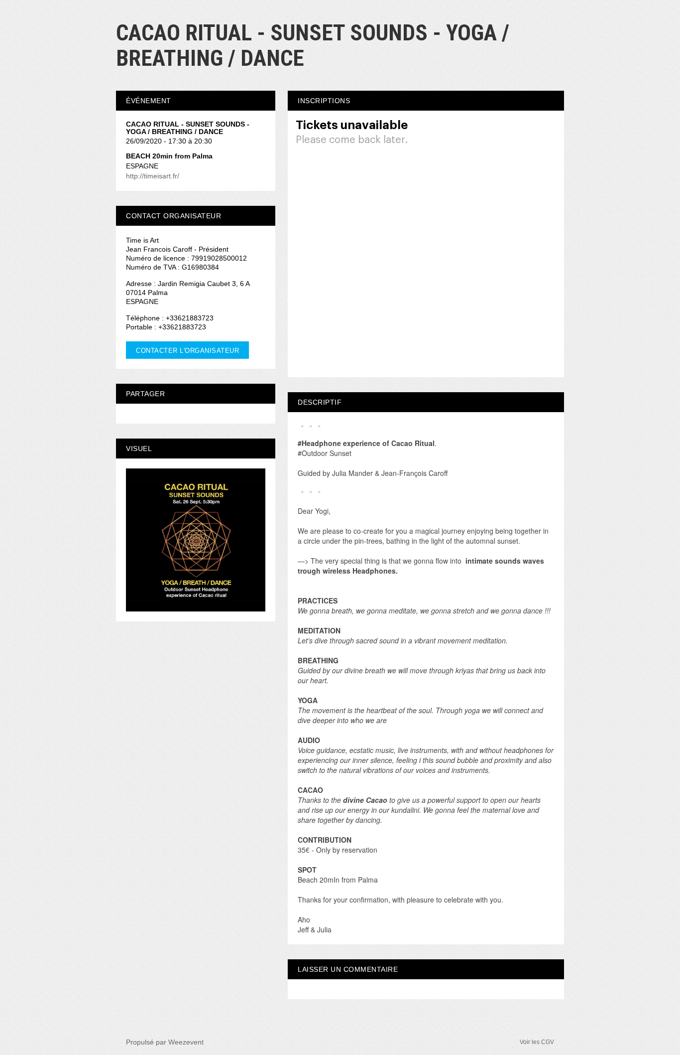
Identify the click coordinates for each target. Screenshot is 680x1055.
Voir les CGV (537, 1042)
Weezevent (186, 1042)
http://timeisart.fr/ (152, 176)
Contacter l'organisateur (187, 350)
